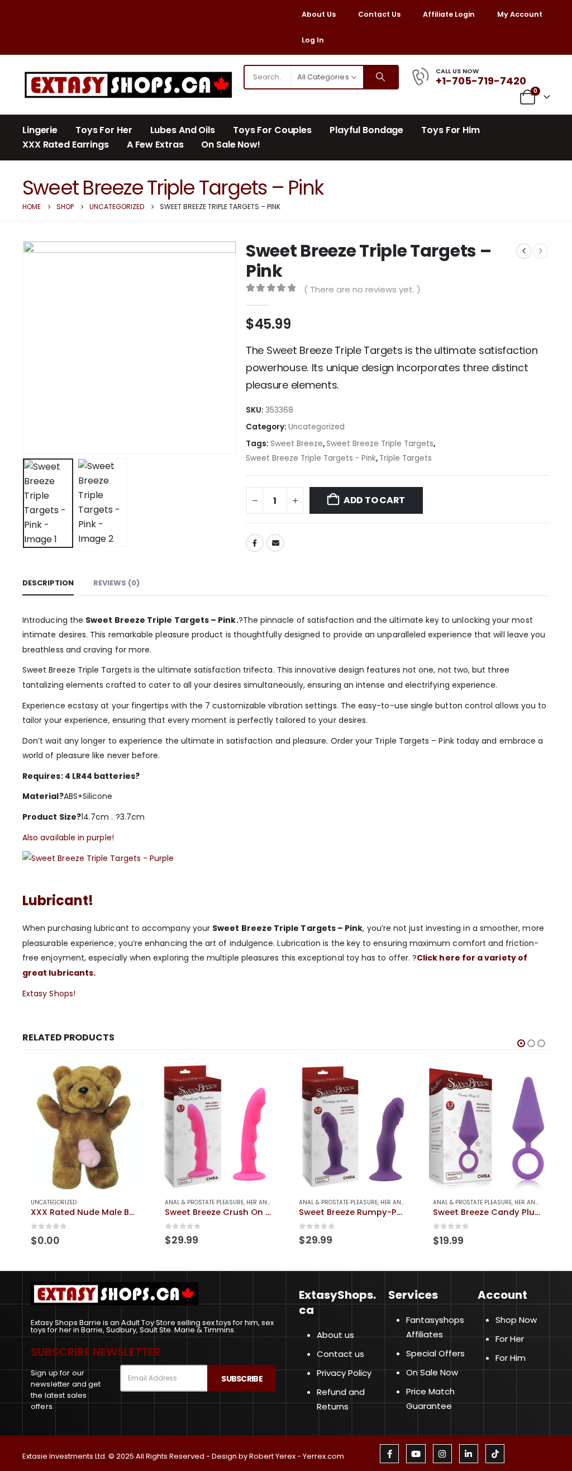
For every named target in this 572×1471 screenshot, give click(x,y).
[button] (25, 347)
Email (275, 543)
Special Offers (435, 1353)
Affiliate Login (449, 14)
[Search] (380, 77)
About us (335, 1335)
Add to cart (374, 500)
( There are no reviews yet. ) (362, 289)
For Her (509, 1339)
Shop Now (516, 1320)
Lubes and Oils (182, 130)
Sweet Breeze (296, 443)
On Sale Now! (230, 144)
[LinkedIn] (468, 1453)
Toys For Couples (272, 130)
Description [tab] (48, 583)
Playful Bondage (366, 130)
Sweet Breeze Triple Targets (379, 443)
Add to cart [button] (129, 1082)
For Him (510, 1358)
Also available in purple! (68, 837)
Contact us (340, 1354)
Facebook (255, 543)
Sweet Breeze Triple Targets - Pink (311, 458)
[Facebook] (389, 1453)
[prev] (524, 251)
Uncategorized (316, 427)
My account (519, 14)
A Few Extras (155, 144)
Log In (313, 40)
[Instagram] (442, 1453)
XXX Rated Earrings (65, 144)
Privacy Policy (344, 1373)
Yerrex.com (323, 1456)
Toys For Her (103, 130)
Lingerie (40, 130)
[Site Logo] (128, 85)
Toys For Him (450, 130)
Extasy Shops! (48, 993)
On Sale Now (432, 1372)
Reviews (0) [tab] (116, 583)
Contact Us (379, 14)
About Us (319, 14)
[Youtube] (415, 1453)
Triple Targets (405, 458)
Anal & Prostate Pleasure (204, 1202)
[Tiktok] (494, 1453)
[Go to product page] (84, 1126)
